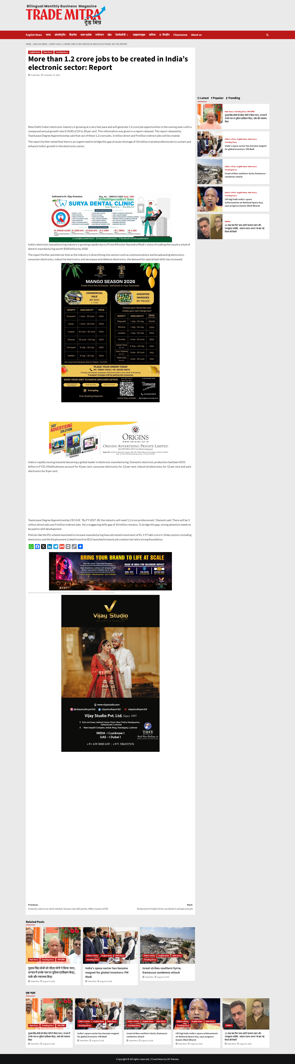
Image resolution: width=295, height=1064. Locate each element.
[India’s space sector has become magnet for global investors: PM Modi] (110, 945)
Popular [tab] (218, 98)
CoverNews (157, 1059)
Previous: (68, 907)
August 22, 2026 (245, 1044)
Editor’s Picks (92, 955)
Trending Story (62, 52)
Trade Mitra (35, 75)
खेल (110, 35)
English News (34, 35)
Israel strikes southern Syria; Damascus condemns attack (161, 970)
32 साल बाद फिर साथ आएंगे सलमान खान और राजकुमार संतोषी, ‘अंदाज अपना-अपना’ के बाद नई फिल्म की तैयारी (244, 228)
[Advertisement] (110, 103)
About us (196, 35)
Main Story (47, 52)
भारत (48, 35)
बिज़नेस (73, 35)
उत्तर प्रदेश (86, 35)
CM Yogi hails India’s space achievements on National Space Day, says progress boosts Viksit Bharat (244, 202)
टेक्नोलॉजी (120, 35)
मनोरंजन (99, 35)
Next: (165, 907)
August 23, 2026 (49, 981)
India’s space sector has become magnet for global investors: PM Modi (106, 972)
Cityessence (180, 35)
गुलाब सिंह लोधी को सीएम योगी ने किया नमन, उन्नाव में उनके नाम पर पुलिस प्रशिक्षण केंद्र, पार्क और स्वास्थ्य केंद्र (51, 972)
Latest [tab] (204, 98)
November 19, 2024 (52, 75)
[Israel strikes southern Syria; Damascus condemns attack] (167, 945)
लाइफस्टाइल (139, 35)
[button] (267, 35)
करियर (152, 35)
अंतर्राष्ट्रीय (60, 35)
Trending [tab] (234, 98)
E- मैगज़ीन (164, 35)
